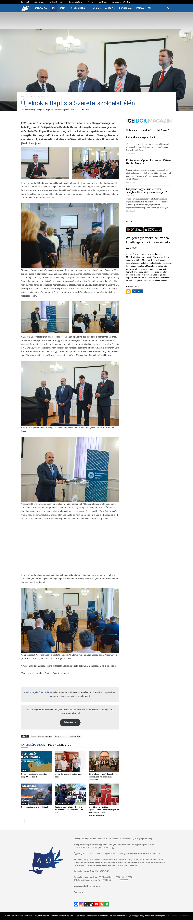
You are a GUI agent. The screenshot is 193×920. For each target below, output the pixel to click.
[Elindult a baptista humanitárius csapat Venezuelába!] (36, 761)
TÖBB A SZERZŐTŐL (59, 744)
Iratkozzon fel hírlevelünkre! (87, 886)
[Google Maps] (106, 904)
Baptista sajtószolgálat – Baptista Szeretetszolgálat (47, 109)
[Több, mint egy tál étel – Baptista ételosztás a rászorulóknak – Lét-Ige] (70, 794)
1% (53, 8)
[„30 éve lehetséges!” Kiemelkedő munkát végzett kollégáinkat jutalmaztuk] (104, 761)
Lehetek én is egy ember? (140, 137)
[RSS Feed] (101, 904)
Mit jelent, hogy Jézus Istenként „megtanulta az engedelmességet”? (146, 191)
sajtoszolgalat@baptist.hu (37, 692)
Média (96, 8)
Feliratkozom (70, 722)
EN (149, 8)
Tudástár (91, 2)
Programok (125, 8)
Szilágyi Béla (75, 736)
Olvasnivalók (78, 8)
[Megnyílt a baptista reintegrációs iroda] (70, 761)
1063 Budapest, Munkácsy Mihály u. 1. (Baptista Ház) (128, 839)
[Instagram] (81, 904)
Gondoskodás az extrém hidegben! (36, 807)
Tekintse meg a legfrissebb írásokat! (149, 130)
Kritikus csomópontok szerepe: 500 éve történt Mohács (148, 162)
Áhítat (109, 8)
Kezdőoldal (41, 8)
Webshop (126, 2)
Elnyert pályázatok (76, 2)
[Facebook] (76, 904)
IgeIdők (140, 8)
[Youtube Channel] (96, 904)
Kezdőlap (25, 96)
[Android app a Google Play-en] (134, 231)
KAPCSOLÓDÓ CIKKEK (33, 744)
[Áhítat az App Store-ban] (152, 231)
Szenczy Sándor (61, 736)
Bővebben (137, 291)
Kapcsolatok (116, 2)
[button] (168, 8)
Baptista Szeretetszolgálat (41, 736)
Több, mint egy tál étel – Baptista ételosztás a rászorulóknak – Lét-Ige (69, 810)
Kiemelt (24, 770)
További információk (179, 916)
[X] (86, 904)
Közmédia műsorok (63, 803)
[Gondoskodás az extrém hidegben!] (36, 794)
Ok (168, 916)
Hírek (62, 8)
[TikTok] (91, 904)
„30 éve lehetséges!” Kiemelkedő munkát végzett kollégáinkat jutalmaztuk (103, 777)
